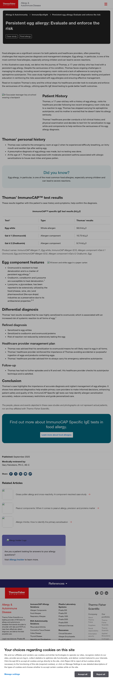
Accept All (82, 674)
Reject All (100, 674)
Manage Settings (12, 674)
